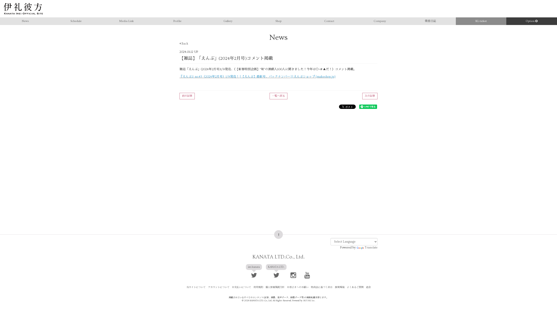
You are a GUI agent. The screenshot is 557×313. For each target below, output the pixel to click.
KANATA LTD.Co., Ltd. (278, 257)
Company (380, 21)
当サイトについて (196, 287)
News (25, 21)
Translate (371, 247)
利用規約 (258, 287)
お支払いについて (241, 287)
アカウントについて (219, 287)
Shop (278, 21)
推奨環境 (339, 287)
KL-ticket (481, 21)
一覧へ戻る (278, 96)
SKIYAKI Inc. (309, 300)
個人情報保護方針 (275, 287)
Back (184, 43)
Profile (177, 21)
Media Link (126, 21)
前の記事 (187, 96)
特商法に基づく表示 (321, 287)
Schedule (76, 21)
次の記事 (370, 96)
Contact (329, 21)
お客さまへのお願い (298, 287)
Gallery (227, 21)
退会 (368, 287)
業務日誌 (430, 21)
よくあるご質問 (355, 287)
